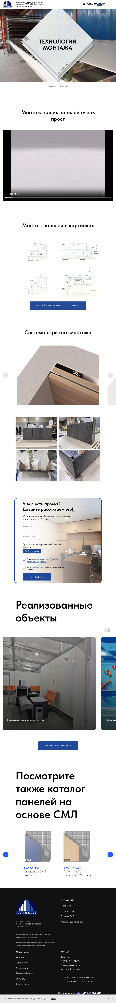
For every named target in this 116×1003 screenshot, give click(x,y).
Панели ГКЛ (67, 916)
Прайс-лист (22, 962)
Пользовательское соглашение (77, 980)
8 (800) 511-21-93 (94, 4)
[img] (99, 4)
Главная (52, 85)
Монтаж (20, 957)
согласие (35, 567)
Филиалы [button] (20, 978)
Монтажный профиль (72, 921)
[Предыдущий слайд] (5, 375)
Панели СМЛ (68, 910)
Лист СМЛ (67, 905)
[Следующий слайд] (110, 375)
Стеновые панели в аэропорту (25, 720)
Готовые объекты (24, 973)
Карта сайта (22, 984)
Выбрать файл (32, 551)
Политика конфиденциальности (77, 977)
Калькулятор (22, 967)
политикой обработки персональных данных (42, 560)
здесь (53, 998)
